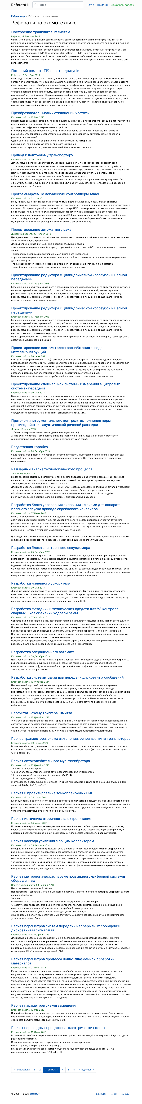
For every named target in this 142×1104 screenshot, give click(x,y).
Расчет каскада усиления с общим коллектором (52, 841)
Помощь (103, 5)
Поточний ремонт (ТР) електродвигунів (45, 71)
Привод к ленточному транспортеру (42, 155)
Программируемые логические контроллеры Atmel (55, 194)
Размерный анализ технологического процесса (51, 469)
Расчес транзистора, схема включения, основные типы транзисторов (70, 739)
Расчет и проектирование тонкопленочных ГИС (52, 793)
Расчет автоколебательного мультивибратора (50, 761)
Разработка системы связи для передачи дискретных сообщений (67, 677)
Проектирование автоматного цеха (41, 229)
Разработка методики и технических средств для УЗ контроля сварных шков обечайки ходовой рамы (64, 611)
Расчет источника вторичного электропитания (51, 819)
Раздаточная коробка (29, 447)
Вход (90, 5)
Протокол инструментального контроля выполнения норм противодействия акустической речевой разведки (61, 422)
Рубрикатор (18, 16)
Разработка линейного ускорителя (40, 583)
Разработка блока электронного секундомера (50, 548)
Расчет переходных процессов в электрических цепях (58, 1028)
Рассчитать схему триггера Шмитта (41, 713)
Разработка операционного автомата (42, 652)
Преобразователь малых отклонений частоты (50, 113)
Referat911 (35, 1094)
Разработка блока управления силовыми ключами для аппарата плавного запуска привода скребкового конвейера (66, 507)
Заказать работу (122, 5)
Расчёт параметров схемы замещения (44, 1005)
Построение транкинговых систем (40, 32)
